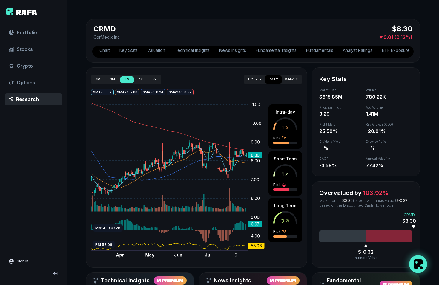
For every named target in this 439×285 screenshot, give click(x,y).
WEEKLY (291, 79)
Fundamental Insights (276, 50)
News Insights (232, 50)
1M (98, 79)
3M (112, 79)
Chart (104, 50)
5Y (154, 79)
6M (127, 79)
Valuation (156, 50)
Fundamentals (319, 50)
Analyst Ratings (357, 50)
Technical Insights (192, 50)
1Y (141, 79)
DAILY (273, 79)
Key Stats (128, 50)
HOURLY (255, 79)
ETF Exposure (396, 50)
